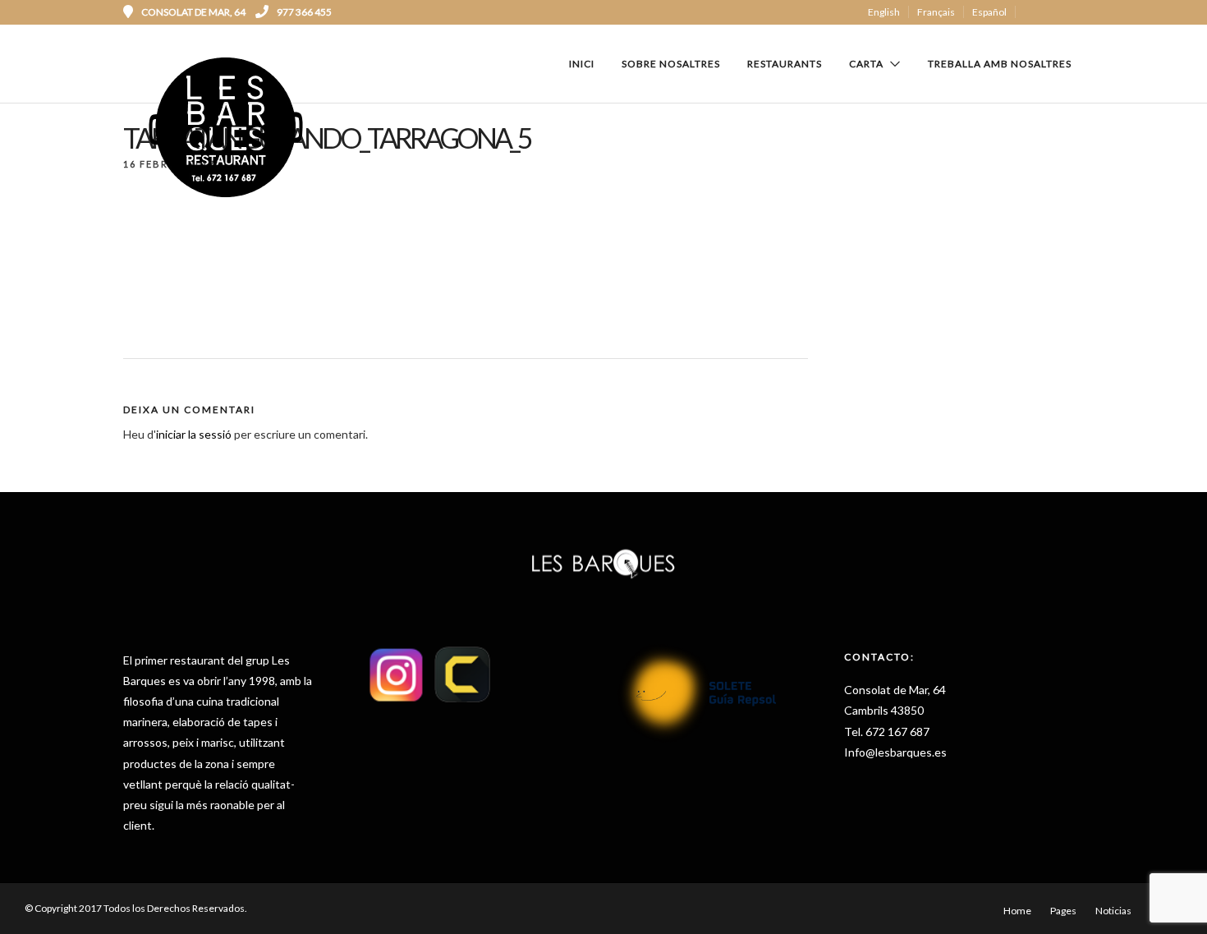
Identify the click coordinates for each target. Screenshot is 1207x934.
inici (581, 64)
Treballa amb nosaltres (1000, 64)
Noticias (1113, 910)
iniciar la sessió (194, 434)
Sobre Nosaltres (671, 64)
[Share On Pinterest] (88, 900)
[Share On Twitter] (65, 900)
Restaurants (784, 64)
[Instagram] (1078, 12)
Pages (1063, 910)
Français (936, 12)
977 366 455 (304, 12)
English (884, 12)
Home (1017, 910)
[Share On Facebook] (42, 900)
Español (989, 12)
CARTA (866, 64)
